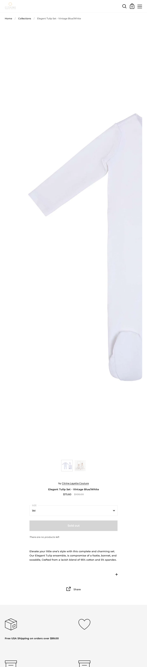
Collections (24, 18)
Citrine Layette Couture (75, 483)
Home (8, 18)
